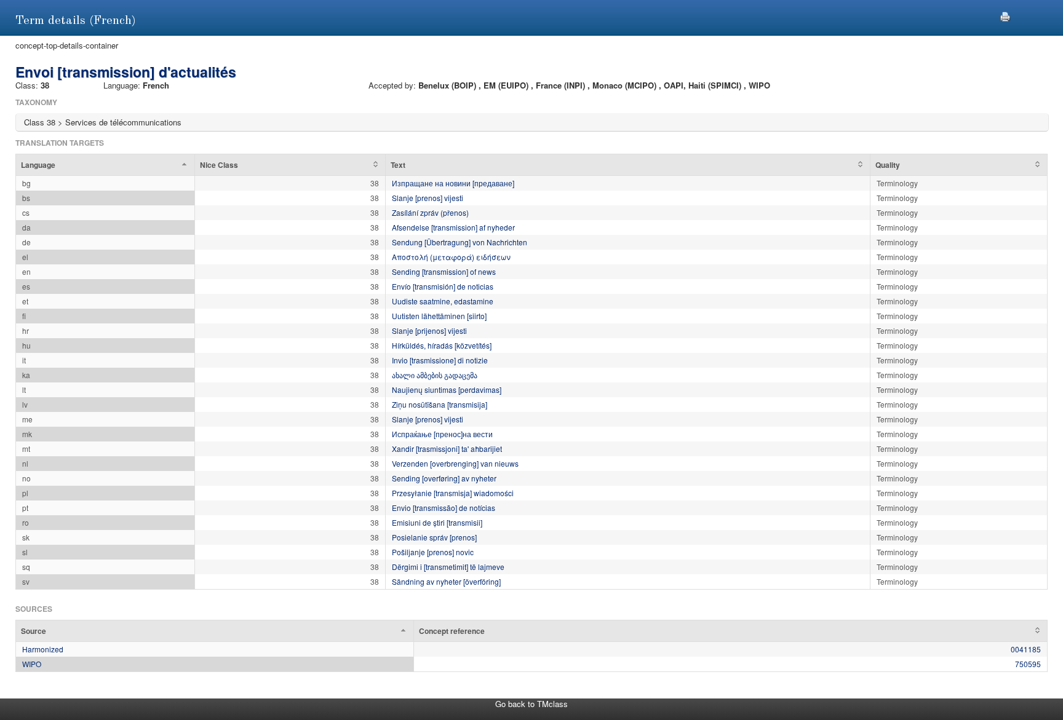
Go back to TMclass (531, 704)
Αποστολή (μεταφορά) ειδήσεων (451, 256)
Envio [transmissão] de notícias (443, 507)
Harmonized (42, 649)
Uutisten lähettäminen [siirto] (439, 316)
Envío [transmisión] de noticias (442, 286)
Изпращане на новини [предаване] (453, 183)
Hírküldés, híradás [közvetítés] (442, 345)
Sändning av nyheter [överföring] (446, 581)
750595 (1028, 664)
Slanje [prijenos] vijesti (429, 330)
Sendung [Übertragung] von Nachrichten (459, 242)
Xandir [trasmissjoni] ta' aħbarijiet (447, 448)
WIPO (31, 664)
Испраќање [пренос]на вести (442, 434)
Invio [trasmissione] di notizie (440, 360)
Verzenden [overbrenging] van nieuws (455, 463)
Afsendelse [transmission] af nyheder (453, 227)
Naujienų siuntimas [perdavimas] (446, 389)
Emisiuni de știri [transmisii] (437, 522)
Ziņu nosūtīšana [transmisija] (439, 404)
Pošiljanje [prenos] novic (433, 552)
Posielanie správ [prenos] (434, 537)
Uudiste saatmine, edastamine (442, 301)
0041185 (1026, 649)
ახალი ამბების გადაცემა (434, 375)
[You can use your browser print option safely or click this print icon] (1005, 15)
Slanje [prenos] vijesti (427, 197)
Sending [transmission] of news (444, 271)
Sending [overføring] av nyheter (444, 478)
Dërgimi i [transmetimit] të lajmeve (448, 566)
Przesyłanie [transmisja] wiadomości (453, 493)
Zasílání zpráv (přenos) (430, 212)
